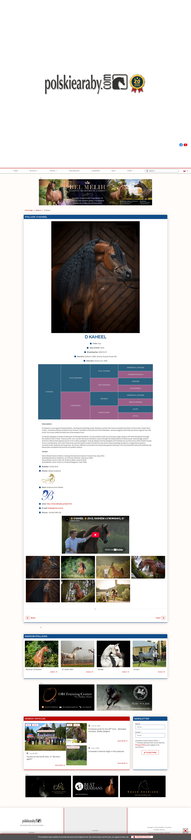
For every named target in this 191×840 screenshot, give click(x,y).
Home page (29, 210)
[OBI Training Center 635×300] (66, 710)
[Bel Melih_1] (95, 205)
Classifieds (95, 171)
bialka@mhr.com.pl (55, 508)
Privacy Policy (140, 745)
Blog (113, 171)
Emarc (136, 669)
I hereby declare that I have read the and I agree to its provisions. (150, 745)
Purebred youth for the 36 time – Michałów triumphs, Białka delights (107, 730)
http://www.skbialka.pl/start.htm (59, 504)
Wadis (33, 618)
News (16, 171)
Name (137, 724)
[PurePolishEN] (124, 710)
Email (137, 732)
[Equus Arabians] (142, 796)
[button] (185, 831)
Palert (158, 618)
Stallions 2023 (74, 171)
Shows (35, 725)
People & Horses (73, 747)
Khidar (101, 669)
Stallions (38, 210)
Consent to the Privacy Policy (147, 741)
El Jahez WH (67, 669)
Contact (95, 830)
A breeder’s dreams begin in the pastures (106, 751)
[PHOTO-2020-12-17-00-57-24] (48, 797)
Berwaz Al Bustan (34, 669)
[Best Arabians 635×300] (95, 796)
